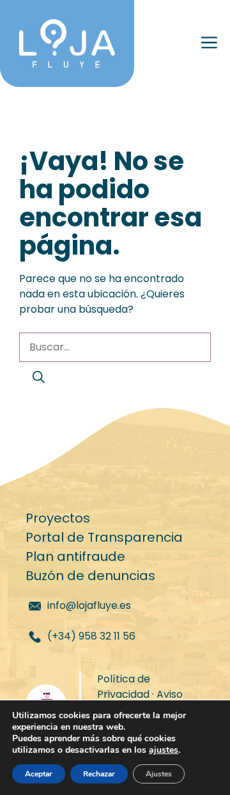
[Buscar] (38, 378)
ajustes (163, 750)
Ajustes (159, 774)
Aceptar (38, 774)
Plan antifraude (75, 556)
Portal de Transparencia (104, 537)
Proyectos (58, 518)
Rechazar (99, 774)
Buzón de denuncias (90, 576)
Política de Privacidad (123, 687)
